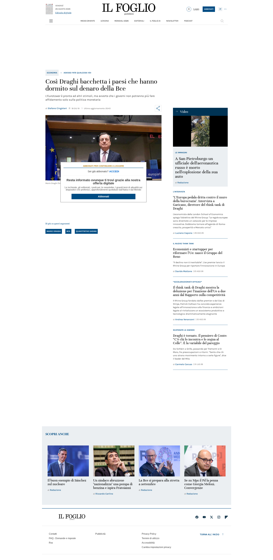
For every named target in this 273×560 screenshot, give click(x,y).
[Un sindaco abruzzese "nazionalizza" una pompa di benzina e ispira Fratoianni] (113, 460)
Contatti (53, 534)
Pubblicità (100, 534)
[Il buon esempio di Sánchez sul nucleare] (68, 460)
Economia (52, 73)
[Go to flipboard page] (226, 517)
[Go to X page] (211, 517)
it (220, 9)
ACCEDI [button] (114, 171)
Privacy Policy (149, 534)
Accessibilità (148, 543)
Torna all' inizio (209, 534)
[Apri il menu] (51, 21)
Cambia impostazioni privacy (156, 547)
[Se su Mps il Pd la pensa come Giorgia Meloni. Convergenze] (205, 460)
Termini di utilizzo (150, 538)
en (225, 9)
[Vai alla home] (128, 9)
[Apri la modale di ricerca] (222, 21)
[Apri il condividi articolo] (158, 108)
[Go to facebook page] (196, 517)
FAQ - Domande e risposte (62, 538)
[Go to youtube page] (204, 517)
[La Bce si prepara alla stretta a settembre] (159, 460)
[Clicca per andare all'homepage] (71, 517)
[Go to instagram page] (218, 517)
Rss (51, 543)
